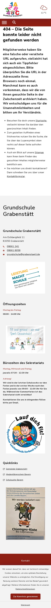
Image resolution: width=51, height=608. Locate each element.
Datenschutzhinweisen (25, 589)
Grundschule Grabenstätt (19, 211)
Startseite (41, 120)
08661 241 (13, 246)
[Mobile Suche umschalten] (14, 22)
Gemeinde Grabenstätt (16, 469)
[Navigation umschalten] (4, 22)
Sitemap (39, 152)
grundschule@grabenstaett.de (23, 254)
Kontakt (25, 560)
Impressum (25, 605)
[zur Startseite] (13, 9)
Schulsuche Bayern (14, 480)
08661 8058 (13, 250)
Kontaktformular (16, 176)
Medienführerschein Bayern (18, 474)
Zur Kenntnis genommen (25, 596)
